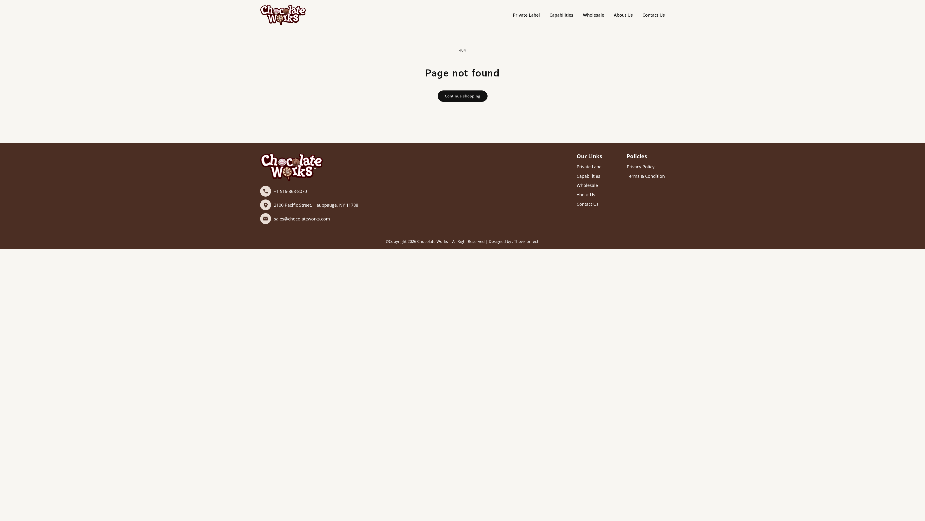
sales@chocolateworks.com (302, 219)
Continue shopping (462, 96)
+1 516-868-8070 (290, 191)
